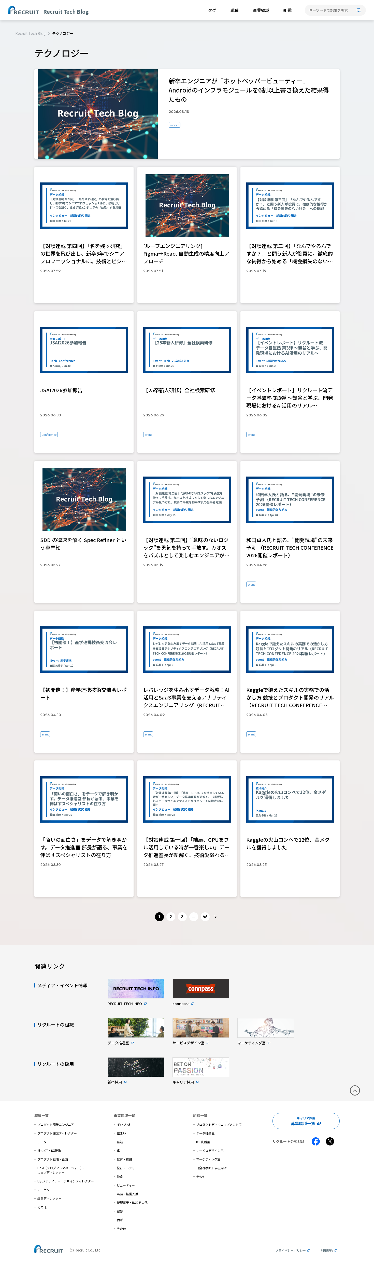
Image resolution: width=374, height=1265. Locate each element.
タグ (212, 10)
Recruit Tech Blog (30, 33)
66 (205, 917)
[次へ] (215, 916)
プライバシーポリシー (290, 1250)
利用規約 (327, 1250)
